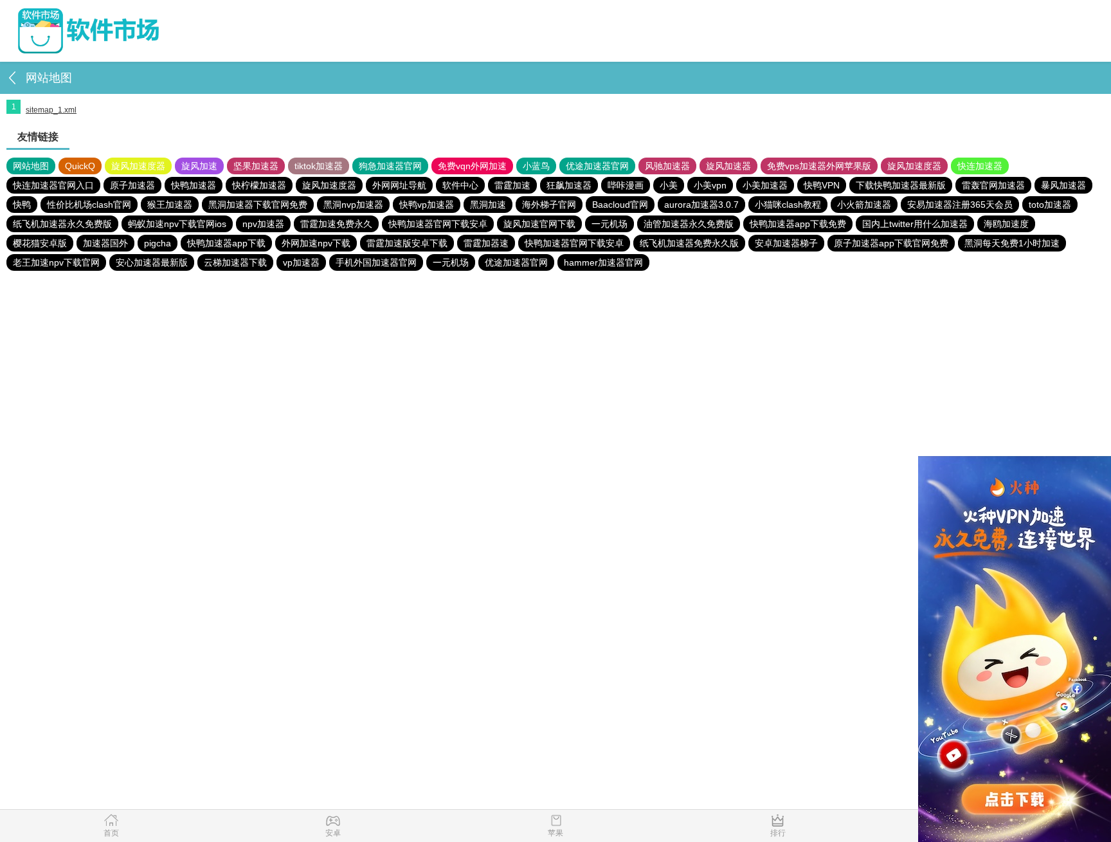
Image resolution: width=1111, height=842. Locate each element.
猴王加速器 (169, 204)
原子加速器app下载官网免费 (891, 243)
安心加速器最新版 (152, 262)
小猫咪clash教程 (788, 204)
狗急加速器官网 (390, 166)
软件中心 (460, 185)
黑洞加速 (488, 204)
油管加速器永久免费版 (689, 224)
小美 (669, 185)
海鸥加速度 (1006, 224)
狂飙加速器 (569, 185)
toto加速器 (1050, 204)
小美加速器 (765, 185)
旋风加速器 (728, 166)
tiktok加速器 (318, 166)
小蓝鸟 (536, 166)
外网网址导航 (399, 185)
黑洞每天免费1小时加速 (1012, 243)
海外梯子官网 (549, 204)
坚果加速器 (255, 166)
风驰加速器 (667, 166)
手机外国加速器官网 (376, 262)
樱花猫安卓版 (40, 243)
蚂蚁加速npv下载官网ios (177, 224)
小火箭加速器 (864, 204)
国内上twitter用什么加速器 (915, 224)
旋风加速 (199, 166)
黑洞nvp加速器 (353, 204)
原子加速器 (132, 185)
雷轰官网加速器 (993, 185)
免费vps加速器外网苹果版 (819, 166)
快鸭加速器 (193, 185)
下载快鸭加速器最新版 (901, 185)
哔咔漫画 (626, 185)
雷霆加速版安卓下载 (406, 243)
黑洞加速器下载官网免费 (257, 204)
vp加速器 (301, 262)
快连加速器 (979, 166)
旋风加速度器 (138, 166)
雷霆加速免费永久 (336, 224)
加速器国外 (105, 243)
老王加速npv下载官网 (56, 262)
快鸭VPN (822, 185)
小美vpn (710, 185)
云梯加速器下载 (235, 262)
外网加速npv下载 (316, 243)
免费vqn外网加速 (472, 166)
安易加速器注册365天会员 (960, 204)
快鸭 (22, 204)
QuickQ (80, 166)
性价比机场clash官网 (89, 204)
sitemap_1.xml (51, 109)
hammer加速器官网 (603, 262)
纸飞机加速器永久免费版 (62, 224)
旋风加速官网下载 (539, 224)
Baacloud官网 (620, 204)
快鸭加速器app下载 (226, 243)
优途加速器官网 (597, 166)
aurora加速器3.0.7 (701, 204)
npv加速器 (263, 224)
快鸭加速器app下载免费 (798, 224)
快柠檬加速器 (259, 185)
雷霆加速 (512, 185)
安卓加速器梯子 (786, 243)
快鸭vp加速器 (426, 204)
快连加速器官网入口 (53, 185)
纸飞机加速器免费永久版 (689, 243)
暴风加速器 (1063, 185)
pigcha (157, 243)
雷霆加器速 (486, 243)
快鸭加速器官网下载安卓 (437, 224)
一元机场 (610, 224)
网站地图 (31, 166)
